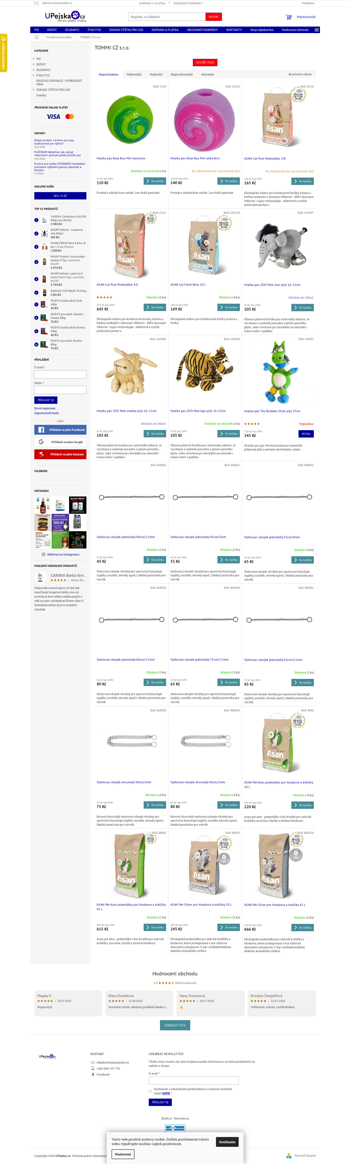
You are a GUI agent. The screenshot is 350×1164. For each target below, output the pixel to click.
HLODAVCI (43, 70)
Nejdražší (156, 74)
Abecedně (207, 74)
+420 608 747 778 (108, 1068)
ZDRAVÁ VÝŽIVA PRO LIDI (53, 90)
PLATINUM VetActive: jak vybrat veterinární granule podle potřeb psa (57, 154)
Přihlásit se (46, 400)
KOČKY (41, 64)
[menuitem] (36, 30)
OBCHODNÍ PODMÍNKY (187, 3)
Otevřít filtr (205, 62)
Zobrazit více (175, 1025)
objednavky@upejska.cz (113, 1062)
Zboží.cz (166, 1118)
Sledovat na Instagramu (63, 554)
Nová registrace (44, 408)
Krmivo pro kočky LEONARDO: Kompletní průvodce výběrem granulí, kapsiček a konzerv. (59, 167)
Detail (306, 434)
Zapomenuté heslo (46, 413)
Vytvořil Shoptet (305, 1155)
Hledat (214, 17)
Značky (41, 95)
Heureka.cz (181, 1118)
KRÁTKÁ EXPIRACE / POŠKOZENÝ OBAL (59, 82)
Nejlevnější (134, 74)
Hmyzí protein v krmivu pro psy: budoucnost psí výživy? (54, 142)
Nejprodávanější (182, 74)
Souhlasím (227, 1142)
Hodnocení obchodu (175, 973)
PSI (38, 59)
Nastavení (123, 1154)
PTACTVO (43, 75)
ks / (60, 196)
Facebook (103, 1074)
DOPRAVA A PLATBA (152, 3)
